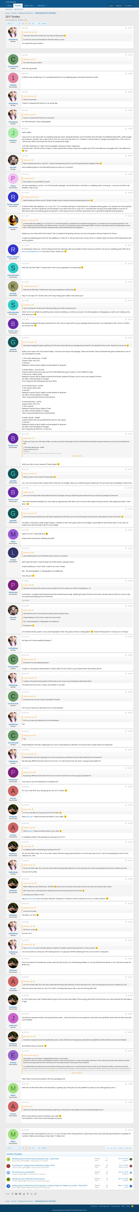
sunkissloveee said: (29, 286)
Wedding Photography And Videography (38, 1187)
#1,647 (130, 1051)
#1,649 (130, 1102)
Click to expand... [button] (77, 456)
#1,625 (130, 637)
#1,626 (130, 655)
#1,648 (130, 1084)
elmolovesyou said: (29, 1055)
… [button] (16, 24)
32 (23, 24)
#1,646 (130, 1032)
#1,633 (130, 787)
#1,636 (130, 842)
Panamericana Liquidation (23, 1172)
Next (44, 24)
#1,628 (130, 692)
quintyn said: (27, 585)
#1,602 (130, 55)
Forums (18, 5)
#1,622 (130, 548)
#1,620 (130, 509)
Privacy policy (115, 1206)
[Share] (126, 28)
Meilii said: (26, 1106)
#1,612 (130, 264)
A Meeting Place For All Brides (39, 1161)
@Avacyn (29, 816)
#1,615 (130, 319)
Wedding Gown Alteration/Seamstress (28, 1178)
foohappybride (12, 20)
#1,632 (130, 768)
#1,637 (130, 860)
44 (39, 24)
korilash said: (27, 305)
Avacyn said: (27, 809)
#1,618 (130, 469)
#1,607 (130, 156)
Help (122, 1206)
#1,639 (130, 903)
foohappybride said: (29, 197)
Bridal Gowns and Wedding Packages (38, 1181)
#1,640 (130, 922)
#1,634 (130, 805)
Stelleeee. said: (28, 828)
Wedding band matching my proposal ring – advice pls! (35, 1158)
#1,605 (130, 110)
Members (41, 5)
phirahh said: (27, 553)
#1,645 (130, 1014)
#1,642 (130, 959)
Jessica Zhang (16, 1161)
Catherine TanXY (17, 1167)
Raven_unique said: (29, 220)
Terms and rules (104, 1206)
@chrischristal (30, 898)
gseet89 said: (27, 438)
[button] (34, 6)
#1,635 (130, 823)
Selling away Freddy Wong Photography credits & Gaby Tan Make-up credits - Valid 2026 (49, 1185)
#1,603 (130, 73)
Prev (9, 24)
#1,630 (130, 731)
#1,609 (130, 193)
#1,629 (130, 713)
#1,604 (130, 92)
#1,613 (130, 282)
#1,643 (130, 977)
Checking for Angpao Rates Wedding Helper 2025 (33, 1165)
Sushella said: (27, 178)
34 (30, 24)
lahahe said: (27, 160)
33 (26, 24)
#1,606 (130, 129)
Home (9, 5)
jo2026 (14, 1187)
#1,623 (130, 581)
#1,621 (130, 530)
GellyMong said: (28, 59)
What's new (28, 5)
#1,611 (130, 245)
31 (19, 24)
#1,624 (130, 606)
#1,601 (130, 28)
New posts (8, 9)
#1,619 (130, 488)
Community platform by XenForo (69, 1210)
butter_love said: (28, 342)
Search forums (18, 9)
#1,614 (130, 301)
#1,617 (130, 434)
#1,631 (130, 750)
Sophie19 (125, 1160)
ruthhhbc (14, 1181)
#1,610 (130, 216)
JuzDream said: (28, 1036)
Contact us (94, 1206)
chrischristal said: (28, 32)
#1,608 (130, 174)
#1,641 (130, 940)
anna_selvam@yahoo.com (31, 251)
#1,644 (130, 995)
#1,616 (130, 338)
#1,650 (130, 1130)
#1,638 (130, 879)
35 (33, 24)
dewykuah (15, 1174)
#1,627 (130, 674)
